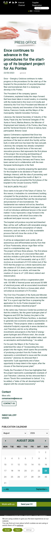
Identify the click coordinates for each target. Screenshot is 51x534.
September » (41, 489)
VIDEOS (5, 418)
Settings (29, 530)
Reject (18, 530)
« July (6, 489)
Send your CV (27, 504)
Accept (7, 530)
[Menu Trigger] (6, 3)
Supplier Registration (37, 4)
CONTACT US (9, 403)
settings (20, 525)
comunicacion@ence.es (12, 398)
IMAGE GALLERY (9, 415)
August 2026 (25, 440)
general (23, 73)
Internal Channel (21, 4)
